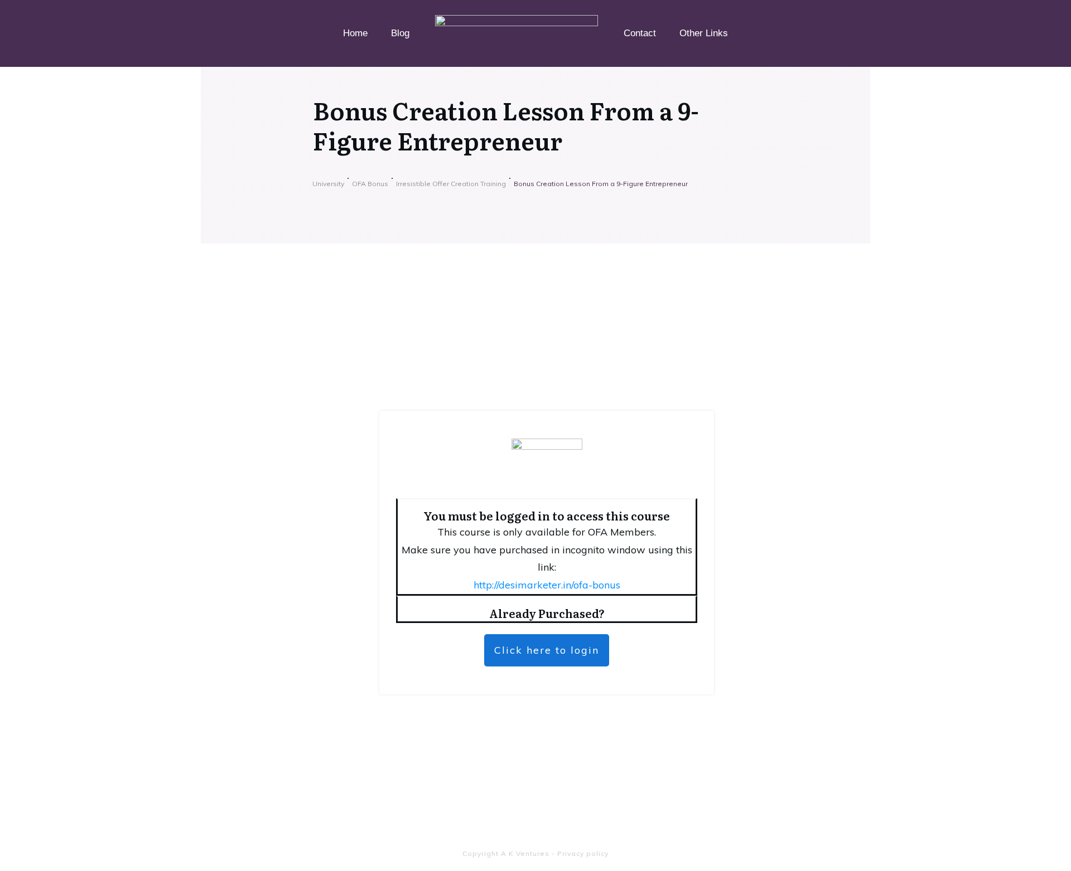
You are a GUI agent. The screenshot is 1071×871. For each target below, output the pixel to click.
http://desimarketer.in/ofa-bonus (547, 584)
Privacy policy (583, 853)
